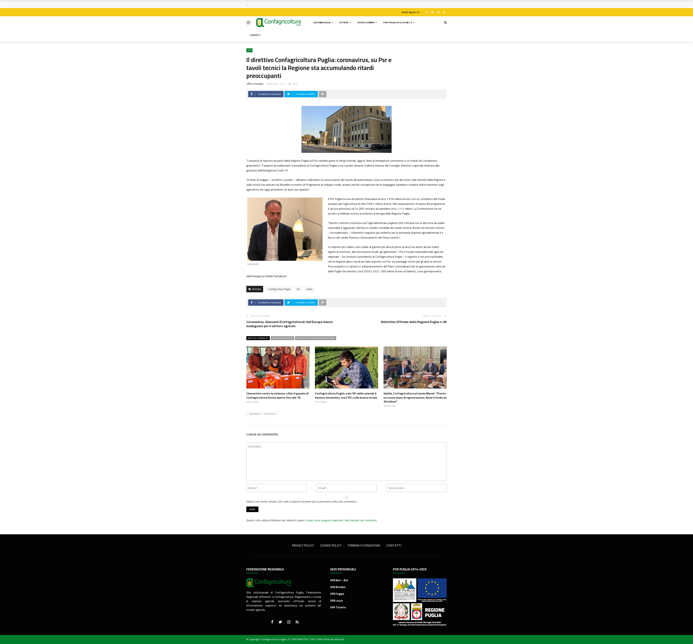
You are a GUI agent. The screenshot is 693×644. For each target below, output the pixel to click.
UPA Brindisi (337, 587)
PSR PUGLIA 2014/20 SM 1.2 (397, 22)
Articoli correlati (258, 338)
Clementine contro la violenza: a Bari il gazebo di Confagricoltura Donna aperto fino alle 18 (277, 395)
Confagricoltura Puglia (279, 289)
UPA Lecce (336, 600)
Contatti (255, 35)
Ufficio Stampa (365, 22)
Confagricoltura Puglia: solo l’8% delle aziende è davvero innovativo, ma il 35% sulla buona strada (346, 395)
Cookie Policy (330, 545)
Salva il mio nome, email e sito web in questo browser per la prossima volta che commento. (301, 501)
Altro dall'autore (282, 338)
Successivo (270, 414)
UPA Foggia (337, 593)
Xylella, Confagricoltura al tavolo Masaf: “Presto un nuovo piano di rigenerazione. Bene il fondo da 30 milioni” (415, 397)
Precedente (255, 414)
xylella (309, 289)
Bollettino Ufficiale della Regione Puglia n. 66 (414, 322)
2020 (249, 50)
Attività (343, 22)
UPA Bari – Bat (339, 580)
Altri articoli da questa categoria (316, 338)
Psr (298, 289)
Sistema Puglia (321, 22)
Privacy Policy (303, 545)
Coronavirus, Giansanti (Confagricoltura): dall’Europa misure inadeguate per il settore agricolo (289, 324)
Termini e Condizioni (363, 545)
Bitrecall (339, 639)
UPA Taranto (338, 607)
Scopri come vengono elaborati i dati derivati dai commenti (341, 520)
